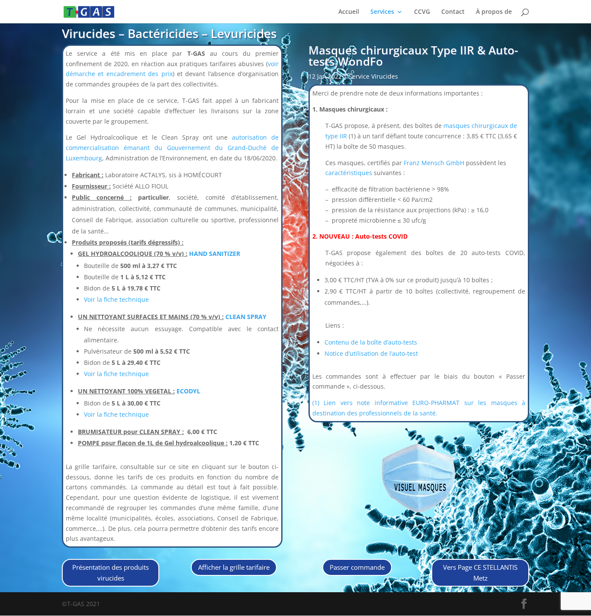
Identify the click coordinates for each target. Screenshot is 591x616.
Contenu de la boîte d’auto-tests (370, 342)
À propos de (494, 12)
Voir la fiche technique (116, 299)
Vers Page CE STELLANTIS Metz (480, 573)
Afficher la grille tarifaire (234, 567)
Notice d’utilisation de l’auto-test (371, 353)
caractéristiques (348, 173)
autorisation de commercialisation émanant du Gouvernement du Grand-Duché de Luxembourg (172, 147)
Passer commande (357, 567)
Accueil (348, 12)
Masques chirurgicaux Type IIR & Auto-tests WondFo (413, 55)
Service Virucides (373, 76)
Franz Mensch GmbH (434, 163)
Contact (453, 12)
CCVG (422, 12)
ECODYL (188, 391)
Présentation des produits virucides (110, 573)
